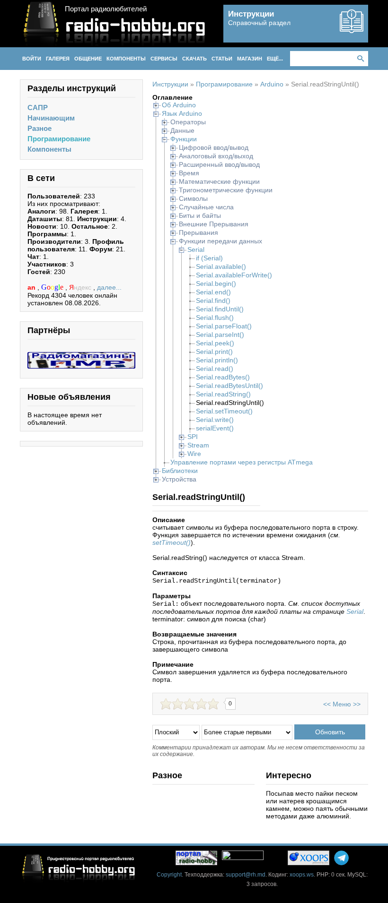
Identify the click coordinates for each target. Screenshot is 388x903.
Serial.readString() (223, 394)
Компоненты (49, 149)
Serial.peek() (215, 343)
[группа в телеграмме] (341, 858)
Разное (39, 128)
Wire (194, 453)
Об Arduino (179, 105)
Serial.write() (215, 419)
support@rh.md (245, 874)
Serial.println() (217, 360)
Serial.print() (214, 351)
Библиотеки (180, 470)
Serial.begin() (216, 283)
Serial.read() (214, 368)
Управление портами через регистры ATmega (241, 462)
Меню (342, 704)
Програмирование (58, 139)
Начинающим (51, 118)
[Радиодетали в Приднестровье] (81, 356)
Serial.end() (213, 292)
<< (327, 704)
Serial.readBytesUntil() (229, 385)
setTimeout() (171, 542)
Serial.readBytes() (223, 377)
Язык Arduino (182, 113)
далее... (109, 287)
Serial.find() (213, 300)
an (32, 287)
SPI (192, 436)
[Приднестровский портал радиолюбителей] (196, 858)
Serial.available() (221, 266)
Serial (195, 249)
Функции (183, 139)
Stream (198, 445)
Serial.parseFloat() (224, 326)
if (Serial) (209, 258)
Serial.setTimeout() (224, 411)
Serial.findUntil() (220, 309)
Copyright (169, 874)
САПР (37, 107)
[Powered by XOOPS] (308, 858)
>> (357, 704)
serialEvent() (215, 428)
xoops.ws (302, 874)
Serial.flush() (215, 317)
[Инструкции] (351, 29)
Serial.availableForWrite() (234, 275)
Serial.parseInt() (220, 334)
